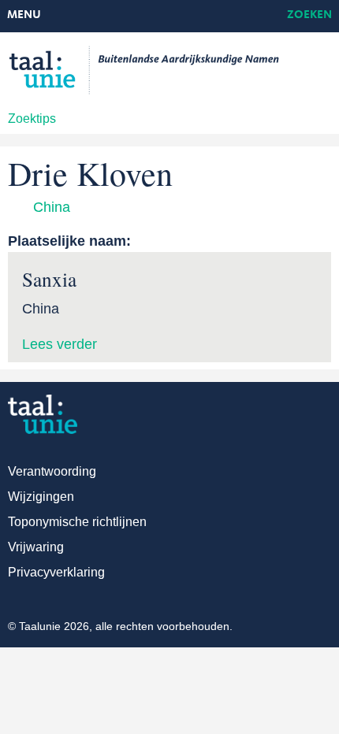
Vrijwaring (36, 547)
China (51, 207)
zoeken (309, 15)
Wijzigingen (41, 496)
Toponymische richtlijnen (77, 521)
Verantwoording (52, 471)
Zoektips (32, 118)
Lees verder (59, 344)
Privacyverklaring (56, 572)
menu (24, 15)
